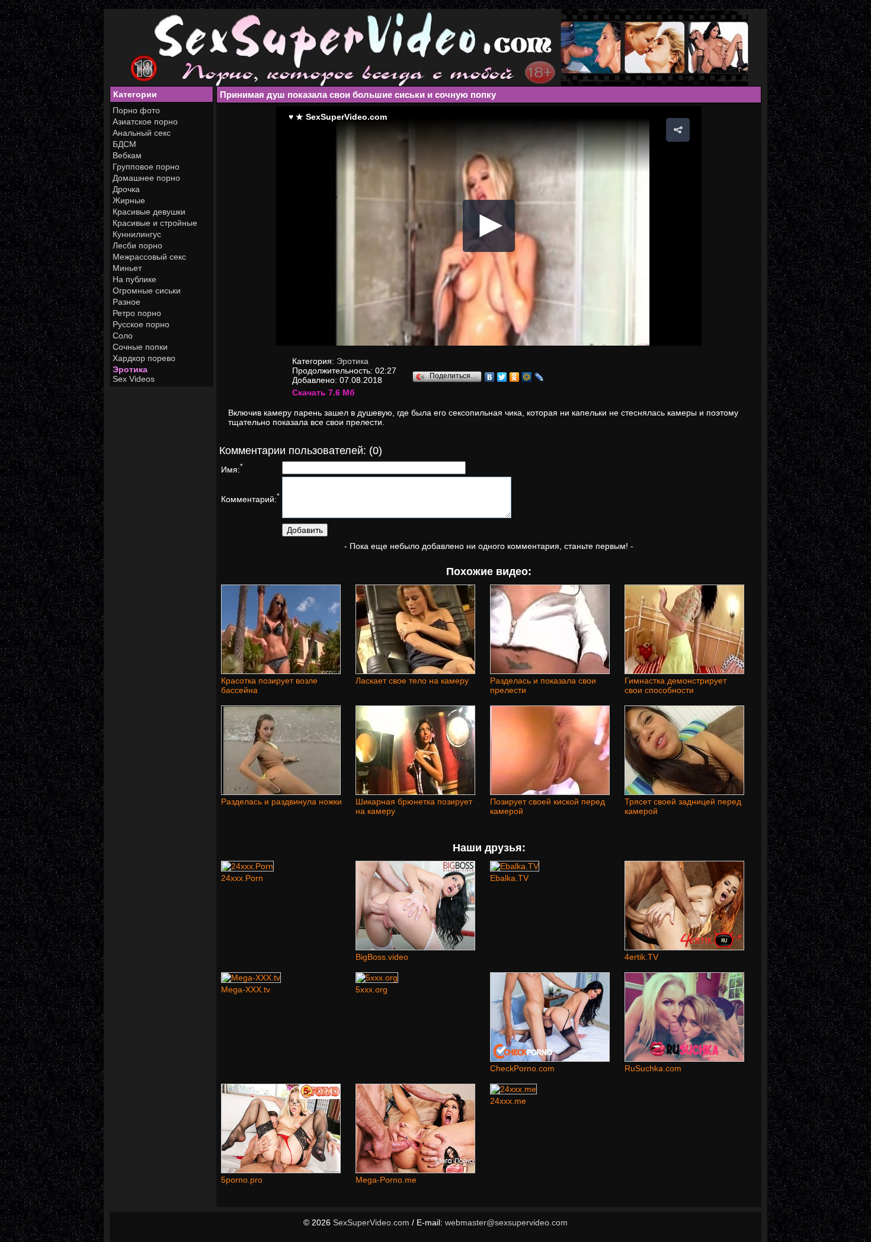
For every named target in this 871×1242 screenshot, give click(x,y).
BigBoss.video (382, 957)
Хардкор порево (144, 358)
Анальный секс (142, 133)
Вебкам (127, 155)
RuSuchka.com (653, 1068)
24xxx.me (508, 1101)
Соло (123, 335)
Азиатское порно (145, 121)
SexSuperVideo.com (371, 1222)
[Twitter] (502, 377)
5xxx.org (372, 989)
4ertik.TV (641, 957)
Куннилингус (137, 234)
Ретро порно (137, 313)
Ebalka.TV (509, 878)
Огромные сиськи (147, 290)
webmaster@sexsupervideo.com (506, 1222)
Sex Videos (134, 379)
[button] (678, 130)
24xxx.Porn (242, 878)
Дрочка (126, 189)
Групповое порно (146, 166)
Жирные (129, 200)
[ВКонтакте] (489, 377)
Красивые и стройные (155, 223)
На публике (134, 279)
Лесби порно (137, 245)
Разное (126, 301)
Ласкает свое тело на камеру (412, 680)
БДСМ (124, 144)
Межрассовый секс (149, 256)
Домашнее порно (146, 178)
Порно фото (136, 110)
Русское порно (141, 324)
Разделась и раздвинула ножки (281, 801)
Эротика (130, 369)
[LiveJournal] (539, 377)
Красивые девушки (149, 211)
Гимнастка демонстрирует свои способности (675, 685)
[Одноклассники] (514, 377)
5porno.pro (241, 1179)
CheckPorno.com (522, 1068)
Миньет (127, 268)
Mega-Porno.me (386, 1179)
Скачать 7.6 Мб (323, 392)
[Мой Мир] (527, 377)
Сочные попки (140, 347)
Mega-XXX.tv (245, 989)
